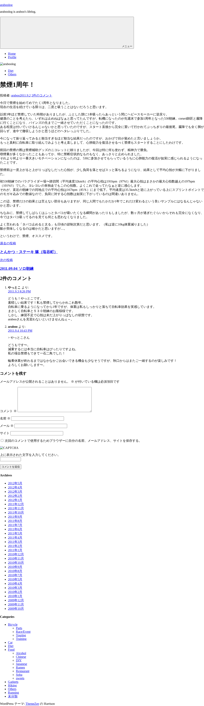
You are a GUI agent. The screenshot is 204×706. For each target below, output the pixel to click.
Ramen (20, 667)
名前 (5, 418)
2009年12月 (16, 600)
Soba (19, 674)
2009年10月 (16, 608)
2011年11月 (16, 508)
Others (12, 74)
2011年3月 (15, 541)
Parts (19, 628)
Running (13, 692)
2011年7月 (15, 525)
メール (7, 425)
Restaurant (22, 671)
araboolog (6, 5)
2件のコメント (41, 95)
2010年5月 (15, 579)
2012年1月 (15, 500)
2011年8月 (15, 521)
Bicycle (13, 624)
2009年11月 (16, 604)
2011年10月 (16, 512)
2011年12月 (16, 504)
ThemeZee (32, 703)
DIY (19, 660)
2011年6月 (15, 529)
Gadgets (13, 682)
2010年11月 (16, 558)
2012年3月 (15, 491)
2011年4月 (15, 537)
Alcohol (21, 653)
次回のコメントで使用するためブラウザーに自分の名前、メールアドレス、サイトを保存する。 (73, 440)
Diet (10, 70)
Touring (21, 635)
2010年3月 (15, 587)
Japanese (21, 664)
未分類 (13, 696)
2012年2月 (15, 495)
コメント (8, 411)
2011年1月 (15, 550)
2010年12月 (16, 554)
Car (10, 642)
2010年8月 (15, 571)
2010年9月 (15, 567)
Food (11, 649)
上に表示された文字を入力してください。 (30, 454)
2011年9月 (15, 516)
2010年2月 (15, 592)
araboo (15, 95)
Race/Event (23, 631)
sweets (20, 678)
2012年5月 (15, 483)
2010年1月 (15, 596)
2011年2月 (15, 546)
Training (21, 639)
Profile (12, 57)
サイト (5, 433)
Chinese (21, 656)
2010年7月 (15, 575)
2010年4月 (15, 583)
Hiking (12, 685)
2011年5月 (15, 533)
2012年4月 (15, 487)
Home (12, 53)
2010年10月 (16, 562)
